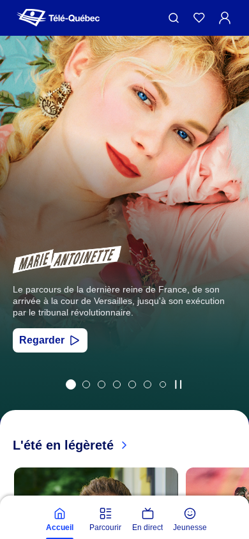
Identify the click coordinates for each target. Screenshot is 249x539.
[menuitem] (59, 520)
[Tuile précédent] (19, 244)
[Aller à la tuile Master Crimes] (147, 384)
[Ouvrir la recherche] (173, 17)
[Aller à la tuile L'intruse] (132, 384)
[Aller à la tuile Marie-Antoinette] (71, 384)
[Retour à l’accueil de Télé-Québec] (58, 18)
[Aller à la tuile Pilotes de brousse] (101, 384)
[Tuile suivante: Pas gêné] (230, 244)
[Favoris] (199, 17)
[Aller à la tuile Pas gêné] (86, 384)
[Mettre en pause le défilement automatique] (178, 384)
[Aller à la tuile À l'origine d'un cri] (117, 384)
